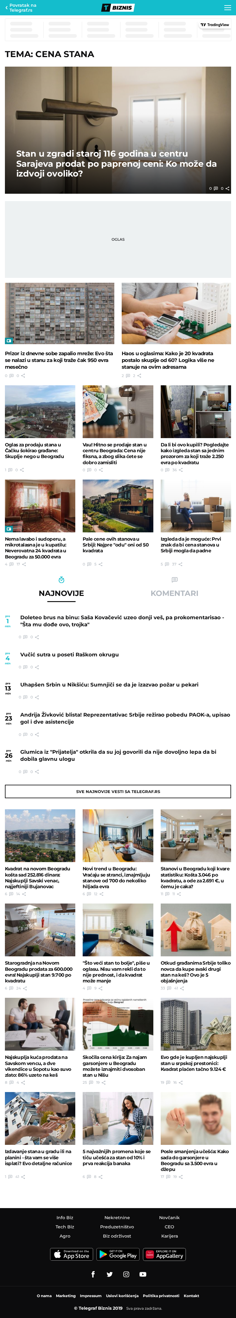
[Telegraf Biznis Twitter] (110, 1274)
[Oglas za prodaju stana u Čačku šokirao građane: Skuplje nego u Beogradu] (40, 411)
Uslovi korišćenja (122, 1295)
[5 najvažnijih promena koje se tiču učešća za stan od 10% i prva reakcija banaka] (118, 1118)
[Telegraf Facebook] (93, 1274)
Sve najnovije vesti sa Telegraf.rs (118, 791)
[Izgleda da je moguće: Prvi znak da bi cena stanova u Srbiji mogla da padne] (196, 506)
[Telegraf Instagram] (126, 1274)
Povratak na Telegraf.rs (23, 8)
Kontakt (191, 1295)
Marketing (66, 1295)
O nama (44, 1295)
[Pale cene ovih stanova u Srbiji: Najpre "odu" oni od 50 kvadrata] (118, 506)
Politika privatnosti (161, 1295)
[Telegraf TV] (143, 1274)
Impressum (91, 1295)
